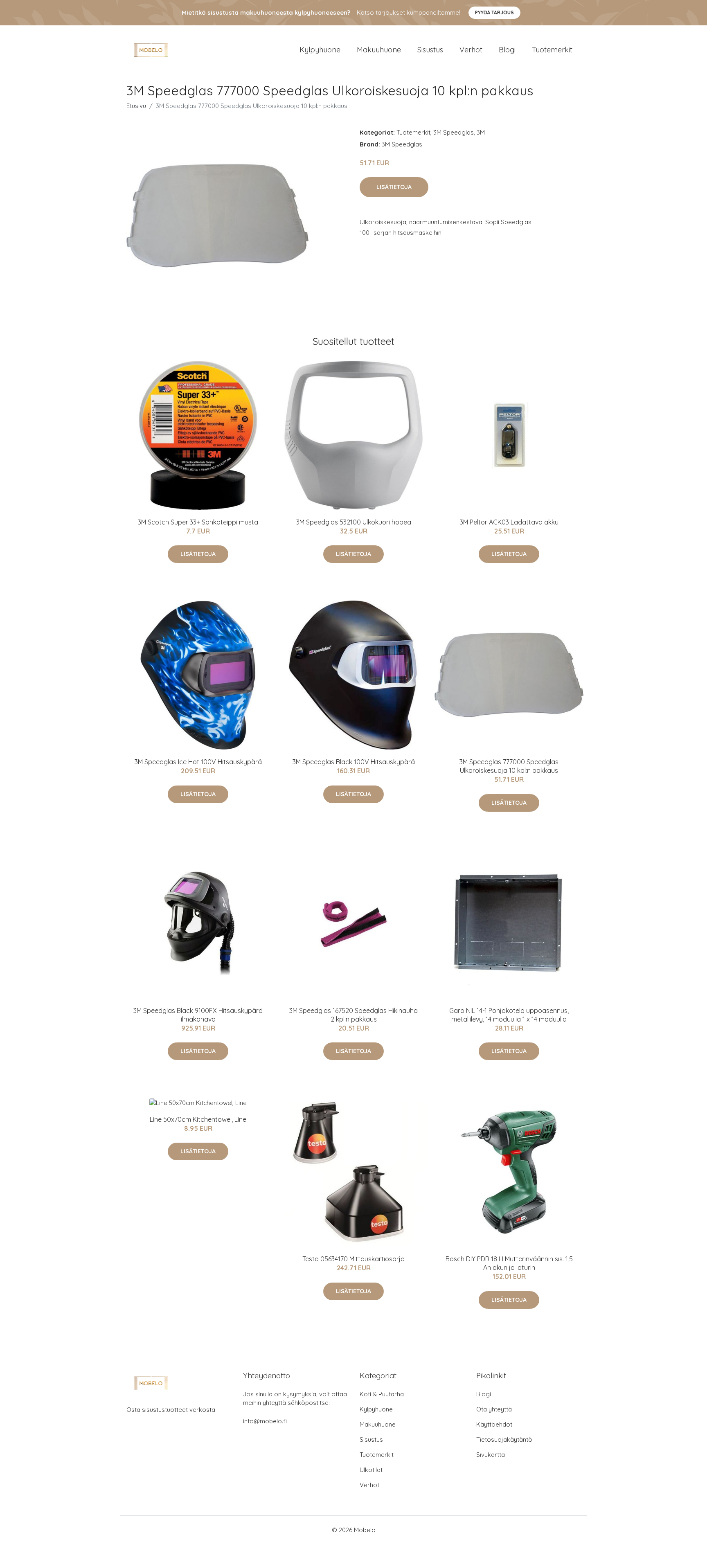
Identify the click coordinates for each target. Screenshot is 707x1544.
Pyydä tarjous (494, 12)
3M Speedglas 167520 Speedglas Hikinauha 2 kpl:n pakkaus (353, 1014)
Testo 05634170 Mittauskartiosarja (353, 1259)
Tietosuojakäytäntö (504, 1439)
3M (481, 132)
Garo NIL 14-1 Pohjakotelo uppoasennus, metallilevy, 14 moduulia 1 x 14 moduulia (509, 1014)
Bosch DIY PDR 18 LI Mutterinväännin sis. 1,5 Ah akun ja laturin (509, 1263)
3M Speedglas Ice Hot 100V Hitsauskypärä (198, 762)
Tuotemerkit (552, 49)
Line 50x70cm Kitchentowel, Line (198, 1119)
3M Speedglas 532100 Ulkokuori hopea (353, 522)
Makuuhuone (379, 49)
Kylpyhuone (319, 49)
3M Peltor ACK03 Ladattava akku (509, 522)
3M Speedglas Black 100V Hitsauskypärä (354, 762)
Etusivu (136, 106)
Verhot (470, 49)
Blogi (507, 49)
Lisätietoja (394, 187)
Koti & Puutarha (382, 1394)
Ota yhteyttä (494, 1409)
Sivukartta (490, 1454)
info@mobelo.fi (265, 1421)
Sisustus (430, 49)
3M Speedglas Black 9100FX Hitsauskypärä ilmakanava (198, 1014)
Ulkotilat (371, 1470)
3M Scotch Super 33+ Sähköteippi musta (198, 522)
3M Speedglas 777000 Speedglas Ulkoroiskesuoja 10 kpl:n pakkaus (508, 766)
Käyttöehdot (494, 1424)
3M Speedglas (453, 132)
